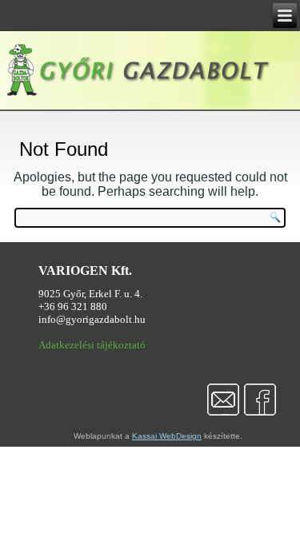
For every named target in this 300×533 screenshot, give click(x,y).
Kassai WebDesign (167, 436)
